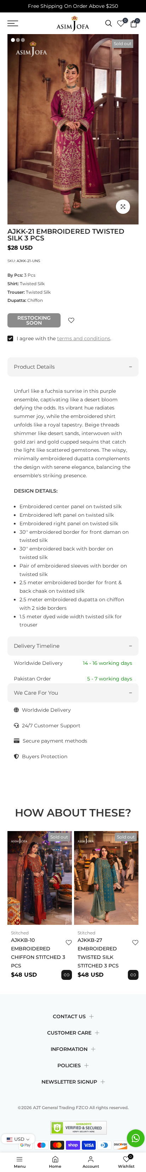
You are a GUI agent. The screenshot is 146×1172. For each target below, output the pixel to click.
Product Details (34, 366)
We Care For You (36, 692)
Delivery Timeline (37, 645)
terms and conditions (83, 338)
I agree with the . (64, 338)
